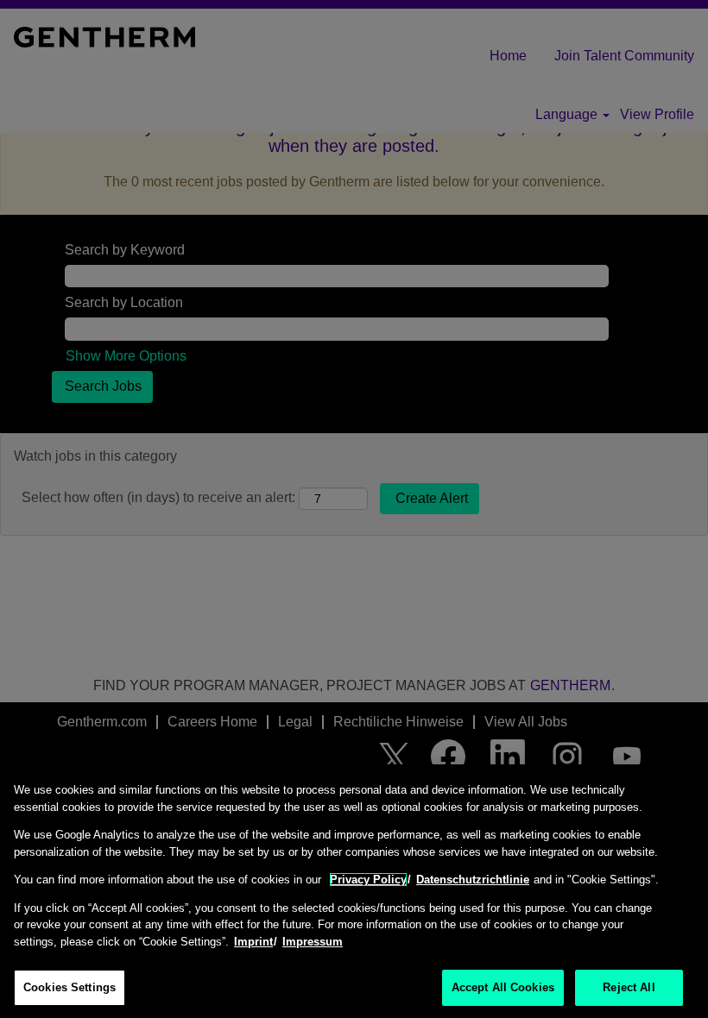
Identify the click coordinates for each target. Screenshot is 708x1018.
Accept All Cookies (503, 987)
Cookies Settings (69, 987)
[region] (354, 891)
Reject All (628, 987)
